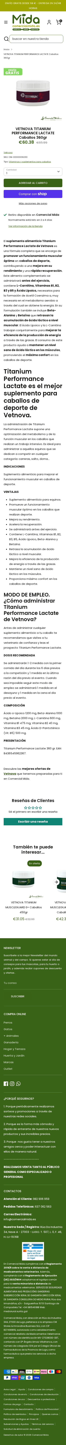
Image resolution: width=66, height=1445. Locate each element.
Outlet (8, 1069)
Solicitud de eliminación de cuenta (22, 1429)
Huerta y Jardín (14, 1055)
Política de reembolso (15, 1414)
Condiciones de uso (14, 1399)
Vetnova (8, 152)
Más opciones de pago (33, 203)
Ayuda (21, 1389)
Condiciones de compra (40, 1389)
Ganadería (11, 1042)
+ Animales (11, 1036)
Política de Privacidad (47, 1409)
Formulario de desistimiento (18, 1409)
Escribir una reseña (33, 821)
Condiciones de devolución (44, 1394)
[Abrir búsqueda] (6, 39)
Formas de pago (12, 1404)
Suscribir (17, 996)
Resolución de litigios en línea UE (21, 1419)
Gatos (8, 1029)
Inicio (6, 49)
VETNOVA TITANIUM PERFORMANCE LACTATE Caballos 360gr (31, 56)
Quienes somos (50, 1414)
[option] (33, 92)
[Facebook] (6, 1084)
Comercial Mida (40, 1434)
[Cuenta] (49, 21)
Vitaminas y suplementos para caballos (30, 161)
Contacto (29, 1404)
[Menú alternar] (6, 22)
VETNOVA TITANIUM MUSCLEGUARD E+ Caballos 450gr (24, 907)
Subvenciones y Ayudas (16, 1424)
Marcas (9, 1062)
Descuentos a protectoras (41, 1399)
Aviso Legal (10, 1389)
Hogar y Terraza (14, 1049)
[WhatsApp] (18, 1084)
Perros (8, 1022)
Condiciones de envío (15, 1394)
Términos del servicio (43, 1424)
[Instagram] (12, 1084)
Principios (34, 1414)
